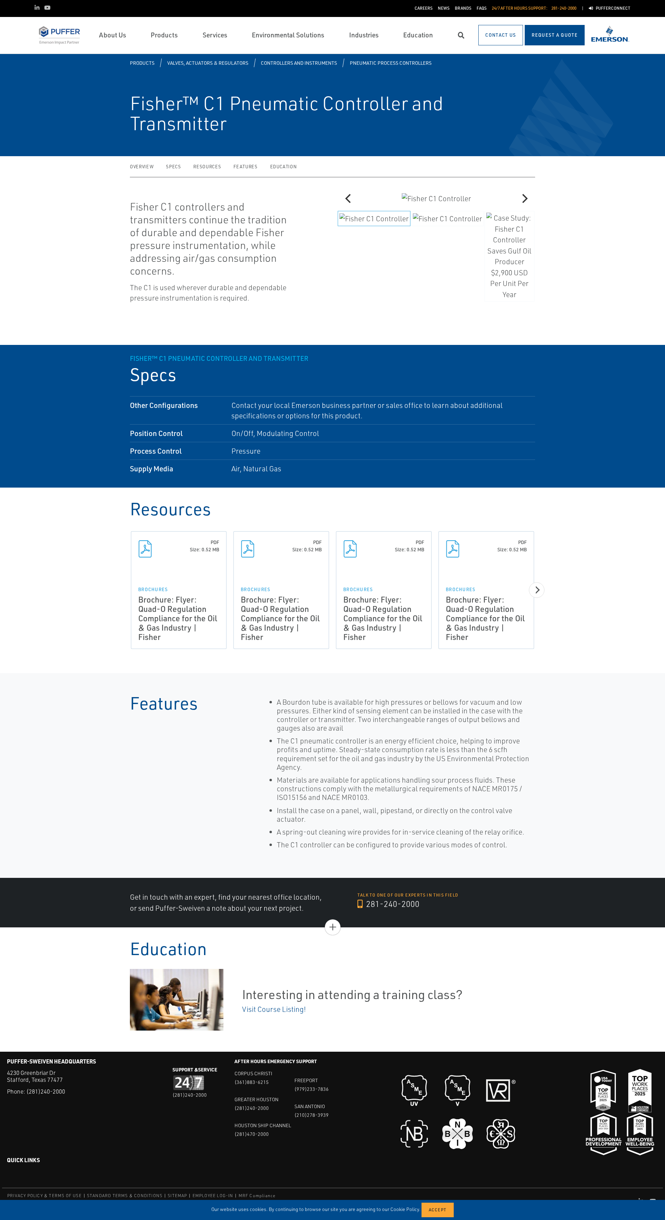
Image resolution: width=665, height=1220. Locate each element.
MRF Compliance (257, 1195)
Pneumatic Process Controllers (391, 63)
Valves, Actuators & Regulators (207, 63)
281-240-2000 (391, 904)
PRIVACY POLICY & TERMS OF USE (44, 1195)
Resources (207, 166)
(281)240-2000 (45, 1091)
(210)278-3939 (311, 1115)
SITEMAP (177, 1195)
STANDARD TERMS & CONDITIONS (124, 1195)
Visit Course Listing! (274, 1009)
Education (283, 166)
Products (142, 63)
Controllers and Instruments (299, 63)
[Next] (524, 198)
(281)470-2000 (251, 1134)
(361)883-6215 (251, 1082)
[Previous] (348, 198)
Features (245, 166)
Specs (173, 166)
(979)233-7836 (311, 1089)
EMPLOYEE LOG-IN (213, 1195)
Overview (141, 166)
